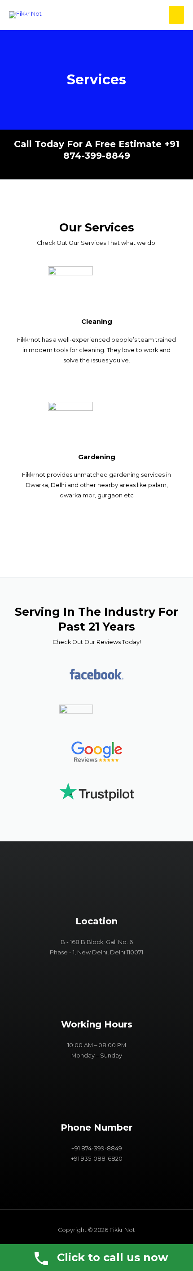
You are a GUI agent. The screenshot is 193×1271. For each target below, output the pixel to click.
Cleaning (96, 322)
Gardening (96, 457)
